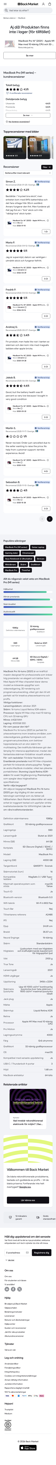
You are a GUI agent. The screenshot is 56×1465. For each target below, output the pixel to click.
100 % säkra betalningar (15, 1392)
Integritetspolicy (12, 1371)
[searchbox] (30, 10)
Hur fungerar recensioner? (19, 121)
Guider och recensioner (15, 1328)
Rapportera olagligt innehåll (17, 1388)
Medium (8, 1413)
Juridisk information (14, 1384)
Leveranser (10, 1316)
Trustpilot (9, 1409)
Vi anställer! (10, 1284)
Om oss (8, 1276)
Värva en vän (10, 1350)
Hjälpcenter (10, 1324)
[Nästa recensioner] (50, 519)
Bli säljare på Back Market (16, 1303)
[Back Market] (28, 4)
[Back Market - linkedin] (7, 1289)
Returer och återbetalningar (17, 1320)
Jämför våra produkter (15, 1332)
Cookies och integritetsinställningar (21, 1376)
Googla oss (25, 1186)
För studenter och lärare (15, 1280)
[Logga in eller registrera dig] (43, 4)
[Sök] (6, 10)
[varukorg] (50, 4)
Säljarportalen (11, 1307)
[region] (28, 148)
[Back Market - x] (19, 1289)
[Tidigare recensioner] (42, 519)
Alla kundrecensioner (14, 1336)
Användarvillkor (11, 1363)
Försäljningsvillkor (13, 1367)
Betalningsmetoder (13, 1312)
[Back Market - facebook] (13, 1289)
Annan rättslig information (16, 1380)
